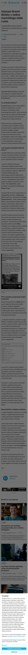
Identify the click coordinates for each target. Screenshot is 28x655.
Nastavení (4, 645)
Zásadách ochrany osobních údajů (16, 636)
